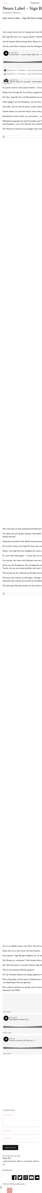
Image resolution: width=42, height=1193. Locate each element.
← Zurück (5, 3)
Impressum (15, 1184)
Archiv (10, 1184)
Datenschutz (21, 1184)
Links (6, 1184)
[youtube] (31, 1177)
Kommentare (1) (16, 13)
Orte (4, 1184)
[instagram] (25, 1177)
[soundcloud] (37, 1177)
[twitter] (20, 1177)
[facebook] (14, 1177)
